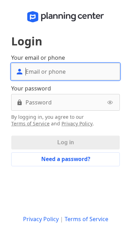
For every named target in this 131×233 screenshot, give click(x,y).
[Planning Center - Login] (65, 16)
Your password (31, 88)
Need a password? (65, 159)
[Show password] (110, 102)
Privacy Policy (77, 123)
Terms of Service (30, 123)
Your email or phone (38, 57)
